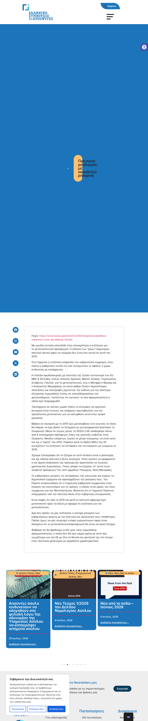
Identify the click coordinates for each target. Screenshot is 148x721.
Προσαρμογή (18, 709)
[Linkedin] (15, 374)
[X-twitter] (15, 363)
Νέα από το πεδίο (124, 573)
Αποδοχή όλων (56, 709)
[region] (37, 694)
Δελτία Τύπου (26, 573)
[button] (144, 47)
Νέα (38, 573)
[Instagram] (15, 341)
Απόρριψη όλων (36, 709)
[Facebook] (15, 330)
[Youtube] (15, 352)
